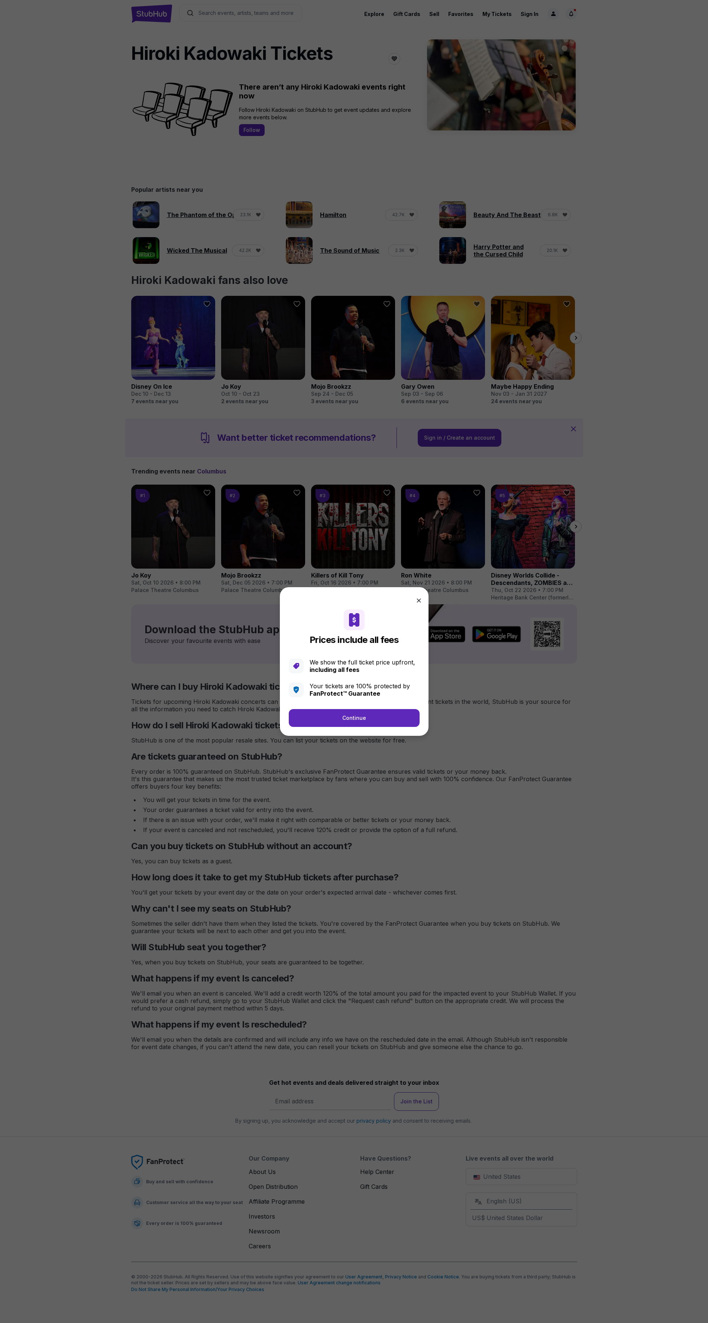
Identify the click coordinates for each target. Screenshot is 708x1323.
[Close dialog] (419, 600)
